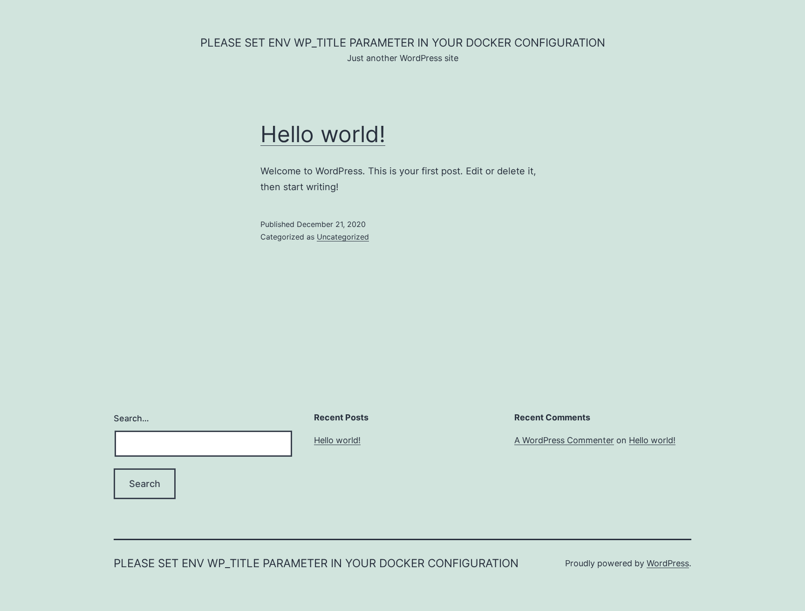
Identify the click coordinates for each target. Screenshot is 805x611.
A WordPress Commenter (564, 440)
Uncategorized (343, 236)
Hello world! (322, 134)
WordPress (668, 563)
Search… (131, 418)
